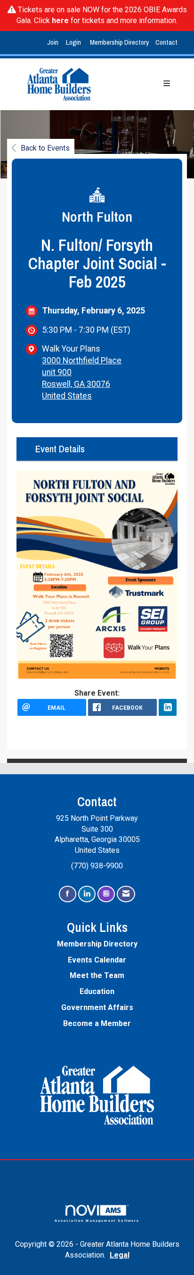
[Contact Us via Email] (126, 894)
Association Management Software (97, 1220)
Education (97, 991)
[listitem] (54, 42)
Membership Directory (119, 42)
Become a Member (97, 1023)
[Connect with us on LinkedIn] (87, 894)
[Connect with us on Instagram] (106, 894)
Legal (119, 1255)
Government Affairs (97, 1007)
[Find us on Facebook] (67, 894)
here (60, 20)
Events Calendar (97, 959)
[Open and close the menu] (143, 84)
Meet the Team (97, 975)
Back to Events (45, 148)
